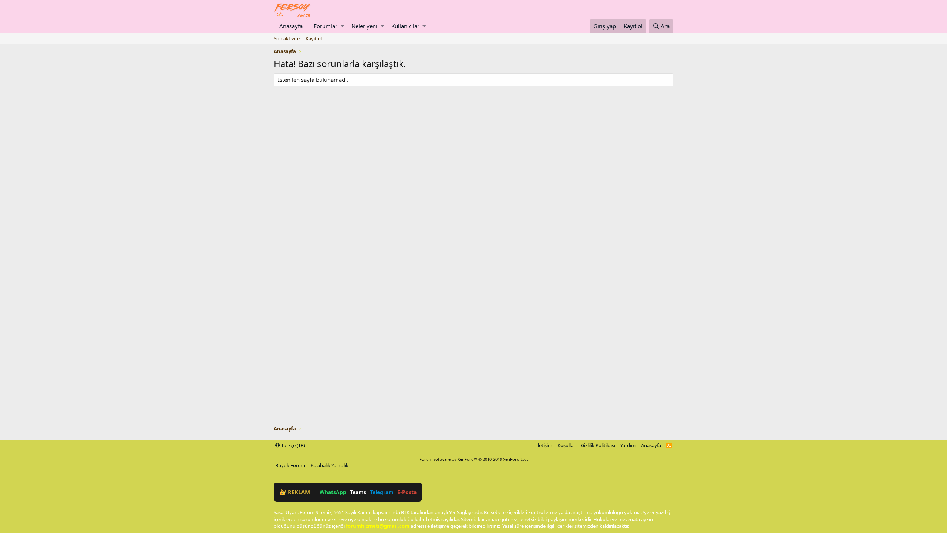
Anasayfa (291, 26)
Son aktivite (287, 38)
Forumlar (325, 26)
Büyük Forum (290, 465)
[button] (342, 26)
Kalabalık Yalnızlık (329, 465)
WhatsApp (333, 492)
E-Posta (407, 492)
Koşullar (566, 445)
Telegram (382, 492)
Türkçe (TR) (292, 445)
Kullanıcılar (405, 26)
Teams (358, 492)
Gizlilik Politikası (598, 445)
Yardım (628, 445)
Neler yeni (364, 26)
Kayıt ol (314, 38)
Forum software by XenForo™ (473, 459)
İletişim (544, 445)
